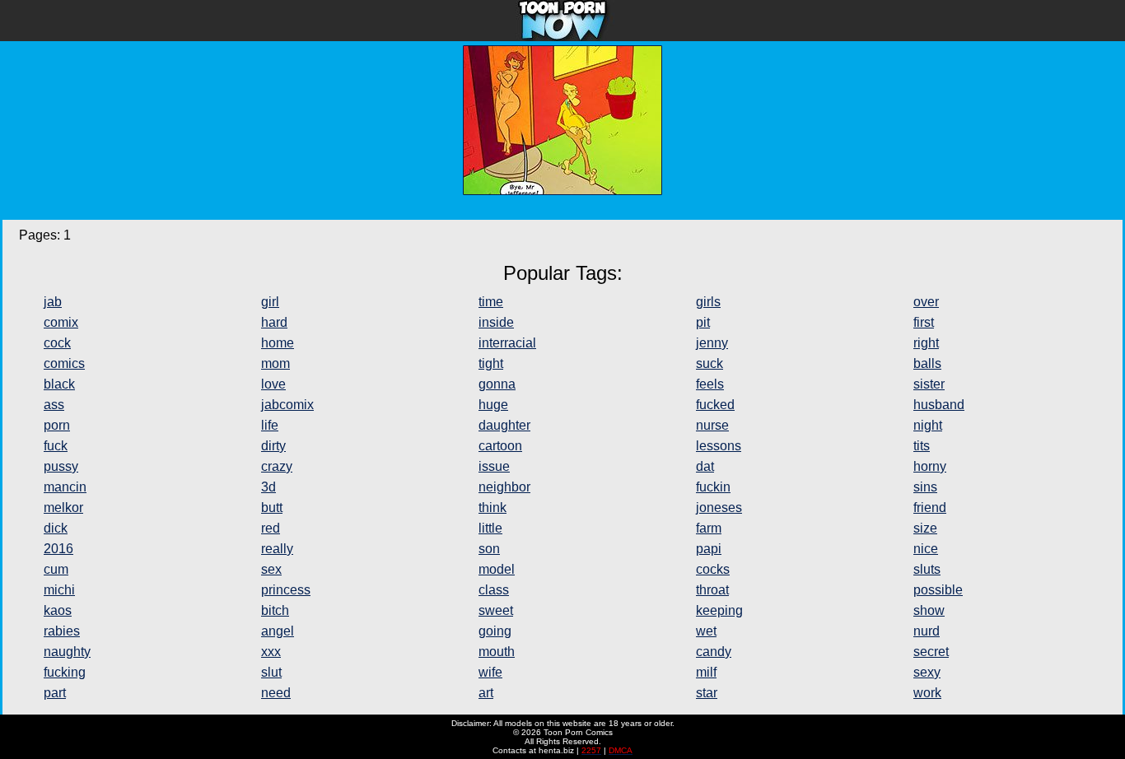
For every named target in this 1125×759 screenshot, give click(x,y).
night (927, 425)
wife (490, 672)
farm (708, 528)
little (490, 528)
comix (61, 322)
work (927, 693)
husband (938, 405)
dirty (273, 446)
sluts (927, 569)
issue (494, 466)
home (277, 343)
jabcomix (287, 405)
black (59, 384)
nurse (712, 425)
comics (64, 363)
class (493, 590)
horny (929, 466)
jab (53, 302)
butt (271, 508)
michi (59, 590)
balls (927, 363)
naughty (67, 652)
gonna (497, 384)
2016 (58, 549)
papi (708, 549)
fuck (56, 446)
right (926, 343)
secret (931, 652)
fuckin (713, 487)
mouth (496, 652)
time (490, 302)
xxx (271, 652)
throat (712, 590)
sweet (495, 610)
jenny (712, 343)
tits (921, 446)
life (269, 425)
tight (490, 363)
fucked (715, 405)
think (492, 508)
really (277, 549)
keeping (719, 610)
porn (57, 425)
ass (54, 405)
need (276, 693)
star (706, 693)
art (485, 693)
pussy (61, 466)
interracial (507, 343)
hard (274, 322)
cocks (713, 569)
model (496, 569)
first (923, 322)
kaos (58, 610)
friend (929, 508)
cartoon (500, 446)
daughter (504, 425)
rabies (62, 631)
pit (703, 322)
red (270, 528)
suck (709, 363)
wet (706, 631)
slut (271, 672)
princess (285, 590)
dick (56, 528)
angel (277, 631)
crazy (276, 466)
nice (925, 549)
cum (56, 569)
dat (705, 466)
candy (713, 652)
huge (493, 405)
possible (938, 590)
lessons (718, 446)
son (489, 549)
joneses (719, 508)
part (55, 693)
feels (710, 384)
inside (496, 322)
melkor (63, 508)
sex (271, 569)
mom (275, 363)
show (929, 610)
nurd (926, 631)
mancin (65, 487)
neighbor (504, 487)
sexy (927, 672)
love (273, 384)
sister (929, 384)
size (925, 528)
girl (270, 302)
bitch (275, 610)
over (926, 302)
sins (925, 487)
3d (268, 487)
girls (708, 302)
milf (706, 672)
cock (57, 343)
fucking (65, 672)
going (494, 631)
